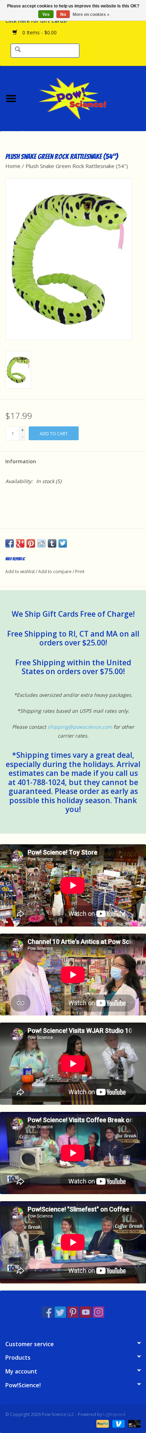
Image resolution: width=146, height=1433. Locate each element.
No (63, 14)
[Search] (18, 49)
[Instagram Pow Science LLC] (98, 1312)
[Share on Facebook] (9, 543)
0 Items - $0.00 (39, 32)
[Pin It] (31, 543)
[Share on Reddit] (41, 543)
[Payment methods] (102, 1423)
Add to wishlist (20, 572)
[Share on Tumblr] (52, 543)
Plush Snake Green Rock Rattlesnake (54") (77, 165)
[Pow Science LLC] (84, 97)
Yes (46, 14)
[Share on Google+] (20, 543)
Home (13, 165)
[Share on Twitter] (62, 543)
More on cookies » (91, 14)
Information (20, 461)
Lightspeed (114, 1414)
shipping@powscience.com (79, 726)
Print (79, 572)
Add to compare (55, 572)
